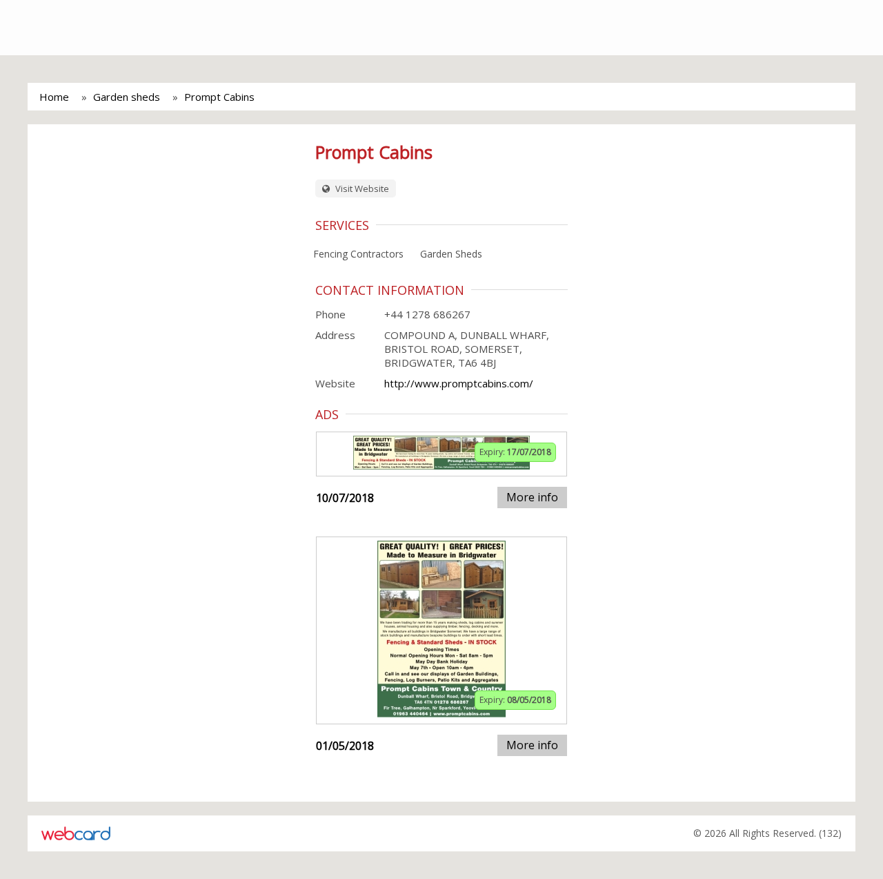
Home (54, 97)
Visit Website (361, 188)
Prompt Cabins (219, 97)
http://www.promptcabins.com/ (458, 383)
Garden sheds (126, 97)
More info (532, 497)
